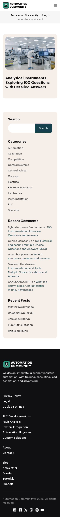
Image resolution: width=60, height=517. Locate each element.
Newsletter (10, 467)
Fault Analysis (12, 421)
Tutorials (8, 478)
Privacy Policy (12, 395)
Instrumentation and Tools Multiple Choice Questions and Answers (27, 272)
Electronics (15, 193)
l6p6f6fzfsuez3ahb (20, 324)
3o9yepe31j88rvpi (19, 318)
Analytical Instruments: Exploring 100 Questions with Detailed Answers (27, 82)
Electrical (14, 181)
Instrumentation (18, 198)
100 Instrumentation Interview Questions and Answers (30, 231)
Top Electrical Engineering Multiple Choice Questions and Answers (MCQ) (30, 244)
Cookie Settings (13, 406)
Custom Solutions (14, 437)
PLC (10, 204)
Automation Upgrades (17, 432)
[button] (55, 5)
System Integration (15, 427)
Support (8, 483)
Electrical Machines (20, 187)
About (7, 447)
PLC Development (14, 416)
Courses (13, 176)
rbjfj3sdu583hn (18, 330)
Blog (5, 462)
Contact (8, 452)
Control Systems (18, 164)
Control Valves (17, 170)
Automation (15, 147)
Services (13, 210)
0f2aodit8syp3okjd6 (21, 312)
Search (14, 119)
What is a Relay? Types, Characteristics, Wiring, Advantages (27, 285)
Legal (6, 401)
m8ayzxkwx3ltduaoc (21, 306)
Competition (16, 159)
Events (7, 473)
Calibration (15, 153)
